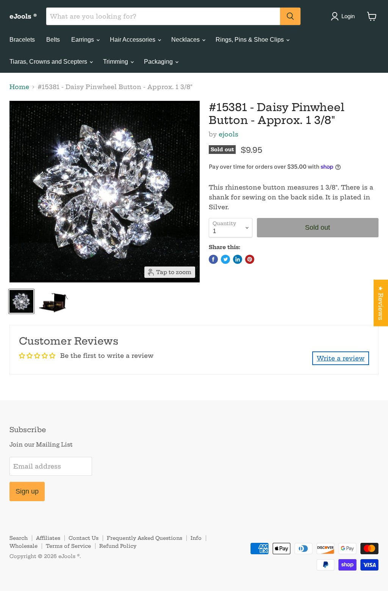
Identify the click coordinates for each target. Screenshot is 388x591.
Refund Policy (117, 546)
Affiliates (48, 538)
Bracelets (22, 39)
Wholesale (23, 546)
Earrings (83, 39)
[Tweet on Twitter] (225, 259)
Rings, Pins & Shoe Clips (250, 39)
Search (18, 538)
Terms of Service (68, 546)
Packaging (159, 61)
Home (19, 86)
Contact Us (84, 538)
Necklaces (186, 39)
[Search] (290, 16)
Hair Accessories (133, 39)
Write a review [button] (341, 358)
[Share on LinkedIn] (237, 259)
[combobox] (163, 16)
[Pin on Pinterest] (249, 259)
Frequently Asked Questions (144, 538)
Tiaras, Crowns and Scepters (49, 61)
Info (196, 538)
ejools (228, 134)
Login (348, 16)
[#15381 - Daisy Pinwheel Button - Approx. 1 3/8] (21, 301)
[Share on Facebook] (213, 259)
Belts (53, 39)
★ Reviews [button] (381, 302)
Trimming (116, 61)
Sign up (27, 491)
